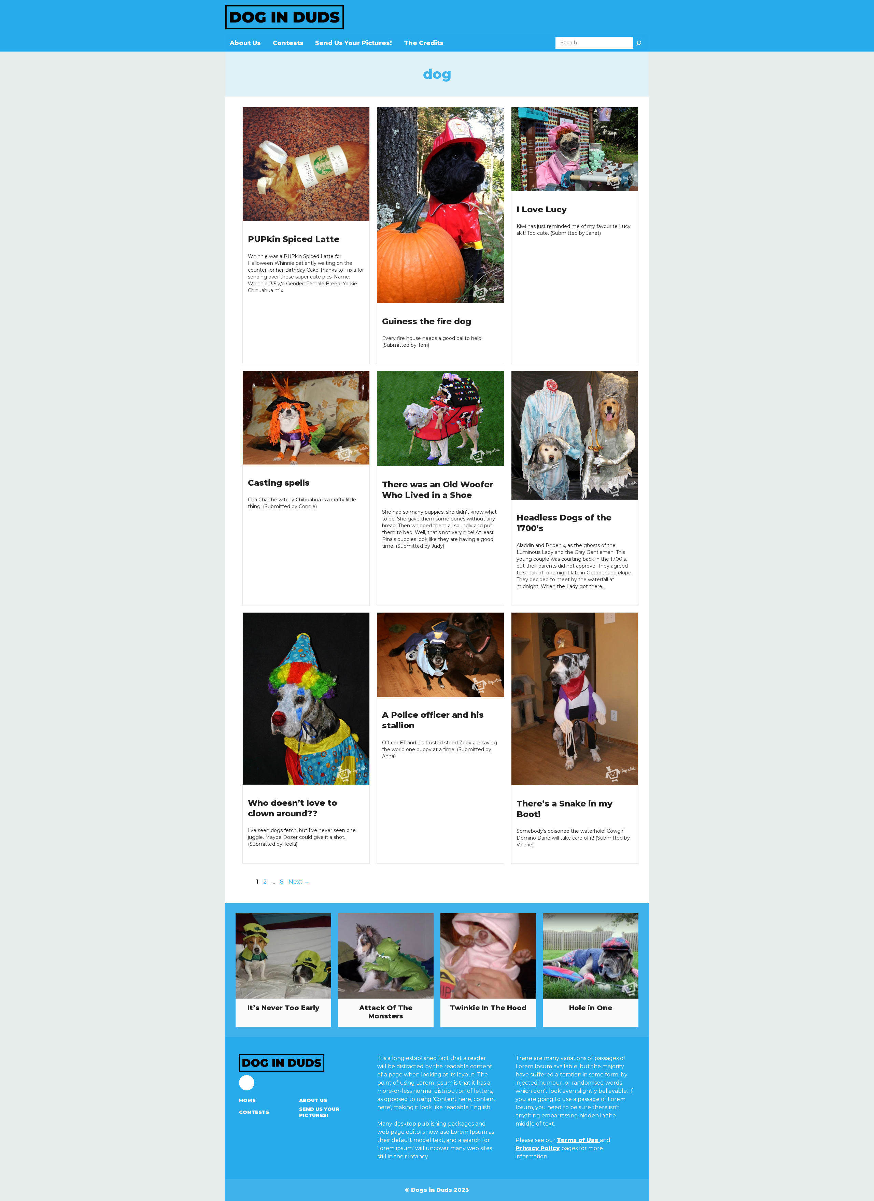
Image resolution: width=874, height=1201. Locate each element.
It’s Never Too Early (283, 1008)
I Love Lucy (542, 209)
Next (299, 881)
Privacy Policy (538, 1148)
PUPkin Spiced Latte (293, 239)
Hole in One (590, 1008)
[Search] (638, 43)
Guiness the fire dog (426, 321)
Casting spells (279, 483)
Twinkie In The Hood (488, 1008)
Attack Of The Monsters (385, 1012)
